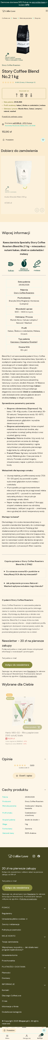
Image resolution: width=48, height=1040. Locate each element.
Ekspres (37, 18)
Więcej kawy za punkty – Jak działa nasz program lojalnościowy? (20, 948)
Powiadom (10, 140)
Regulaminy (7, 913)
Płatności (6, 972)
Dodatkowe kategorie (12, 1012)
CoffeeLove (6, 18)
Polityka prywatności (11, 930)
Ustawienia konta (9, 955)
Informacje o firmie (10, 1006)
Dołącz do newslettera (17, 664)
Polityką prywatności (28, 676)
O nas (4, 1001)
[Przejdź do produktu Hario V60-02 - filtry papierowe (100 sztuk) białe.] (24, 711)
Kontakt (5, 990)
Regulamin (31, 671)
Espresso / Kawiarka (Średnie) (24, 342)
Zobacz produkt (30, 727)
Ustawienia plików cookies (14, 919)
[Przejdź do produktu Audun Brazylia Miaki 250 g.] (23, 176)
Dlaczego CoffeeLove (11, 995)
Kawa (15, 18)
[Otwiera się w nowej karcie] (33, 856)
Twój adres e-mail (9, 658)
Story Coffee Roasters (11, 65)
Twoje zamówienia (10, 942)
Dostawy (6, 978)
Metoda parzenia (26, 18)
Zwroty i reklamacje (10, 924)
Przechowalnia (8, 960)
